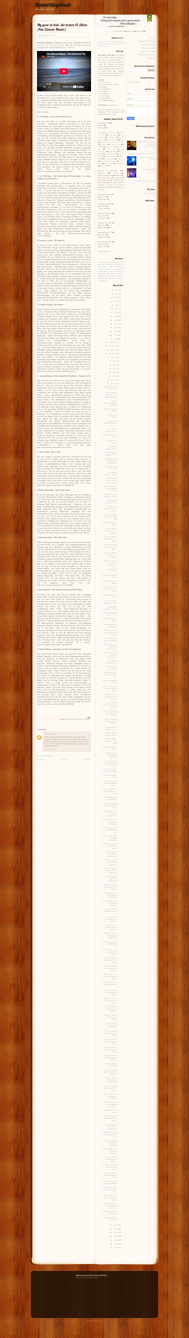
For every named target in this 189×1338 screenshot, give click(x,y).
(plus (122, 140)
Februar (113, 380)
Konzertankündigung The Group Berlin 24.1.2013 (110, 488)
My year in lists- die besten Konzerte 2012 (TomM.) (110, 1049)
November (112, 346)
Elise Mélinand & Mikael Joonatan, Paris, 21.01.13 (111, 480)
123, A (101, 42)
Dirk (99, 100)
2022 (117, 305)
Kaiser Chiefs (111, 147)
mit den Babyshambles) (108, 142)
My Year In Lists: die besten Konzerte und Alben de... (110, 968)
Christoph (101, 84)
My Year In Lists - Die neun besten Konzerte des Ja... (110, 1041)
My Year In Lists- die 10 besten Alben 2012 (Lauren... (110, 1197)
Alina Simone (104, 262)
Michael (100, 98)
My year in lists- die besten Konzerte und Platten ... (111, 1118)
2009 (115, 1236)
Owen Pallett (120, 163)
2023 (116, 301)
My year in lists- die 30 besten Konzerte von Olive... (110, 589)
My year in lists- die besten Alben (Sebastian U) (111, 878)
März (114, 376)
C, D (108, 42)
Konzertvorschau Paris (148, 44)
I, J (123, 42)
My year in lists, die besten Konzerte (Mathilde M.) (111, 1080)
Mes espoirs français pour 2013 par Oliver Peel (110, 516)
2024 (116, 298)
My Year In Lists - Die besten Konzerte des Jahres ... (110, 976)
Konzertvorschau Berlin (148, 51)
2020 (116, 313)
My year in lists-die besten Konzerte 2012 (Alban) (110, 805)
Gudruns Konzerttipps (148, 48)
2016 (115, 328)
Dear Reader (113, 135)
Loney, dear (111, 149)
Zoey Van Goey (102, 280)
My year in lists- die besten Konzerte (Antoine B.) (111, 1143)
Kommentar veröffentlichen (45, 756)
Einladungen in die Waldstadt (146, 41)
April (114, 372)
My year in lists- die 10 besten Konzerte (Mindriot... (110, 821)
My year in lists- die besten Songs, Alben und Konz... (111, 763)
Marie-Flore (113, 151)
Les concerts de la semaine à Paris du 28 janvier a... (110, 423)
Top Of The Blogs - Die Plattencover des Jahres (111, 741)
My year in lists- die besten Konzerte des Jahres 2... (111, 1159)
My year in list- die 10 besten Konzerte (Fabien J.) (110, 1096)
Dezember (112, 342)
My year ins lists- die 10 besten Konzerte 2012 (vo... (111, 1205)
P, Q (114, 44)
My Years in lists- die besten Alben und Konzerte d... (110, 862)
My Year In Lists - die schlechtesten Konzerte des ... (110, 646)
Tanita (100, 91)
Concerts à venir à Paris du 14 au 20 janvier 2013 (110, 674)
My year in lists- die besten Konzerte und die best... (111, 1033)
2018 (115, 320)
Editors (104, 144)
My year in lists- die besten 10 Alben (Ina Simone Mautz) (62, 27)
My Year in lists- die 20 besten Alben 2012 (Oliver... (110, 1167)
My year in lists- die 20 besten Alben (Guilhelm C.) (110, 838)
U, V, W (100, 46)
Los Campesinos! (117, 269)
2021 (116, 309)
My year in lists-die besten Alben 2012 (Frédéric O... (111, 1025)
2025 (117, 294)
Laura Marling (109, 159)
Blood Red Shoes (108, 264)
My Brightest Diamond (109, 161)
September (112, 353)
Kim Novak (108, 163)
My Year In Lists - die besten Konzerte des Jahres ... (110, 1001)
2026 (117, 290)
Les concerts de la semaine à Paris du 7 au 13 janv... (111, 919)
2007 (115, 1244)
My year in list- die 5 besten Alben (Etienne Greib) (110, 1175)
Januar (113, 384)
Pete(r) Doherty (112, 140)
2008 (115, 1240)
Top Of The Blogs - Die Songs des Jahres (111, 770)
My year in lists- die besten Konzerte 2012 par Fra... (110, 887)
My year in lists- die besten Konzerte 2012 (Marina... (110, 1088)
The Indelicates (111, 156)
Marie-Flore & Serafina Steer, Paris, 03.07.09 (141, 154)
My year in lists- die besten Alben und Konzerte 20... (111, 1104)
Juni (114, 365)
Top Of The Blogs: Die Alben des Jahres (110, 798)
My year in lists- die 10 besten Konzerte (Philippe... (110, 952)
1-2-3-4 (111, 251)
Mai (114, 368)
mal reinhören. (69, 47)
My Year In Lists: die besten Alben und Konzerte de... (110, 563)
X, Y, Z (106, 46)
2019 (115, 316)
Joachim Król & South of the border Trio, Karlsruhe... (110, 555)
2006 (116, 1248)
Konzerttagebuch (53, 4)
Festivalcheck (151, 58)
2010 (115, 1232)
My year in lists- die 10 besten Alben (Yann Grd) (110, 829)
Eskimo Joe (112, 267)
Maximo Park (115, 144)
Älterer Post (87, 759)
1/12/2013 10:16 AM (49, 749)
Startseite (64, 759)
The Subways (102, 278)
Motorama (121, 159)
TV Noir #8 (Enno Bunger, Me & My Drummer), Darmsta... (110, 395)
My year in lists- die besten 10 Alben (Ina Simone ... (110, 783)
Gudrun (46, 734)
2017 (115, 324)
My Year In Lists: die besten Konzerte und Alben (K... (110, 632)
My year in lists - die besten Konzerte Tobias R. (111, 1017)
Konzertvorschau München (147, 55)
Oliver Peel (101, 82)
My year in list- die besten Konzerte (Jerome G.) (111, 755)
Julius (99, 87)
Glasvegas (121, 267)
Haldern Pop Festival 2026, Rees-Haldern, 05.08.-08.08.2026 (147, 144)
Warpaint (112, 137)
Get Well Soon (112, 132)
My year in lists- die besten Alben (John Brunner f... (111, 721)
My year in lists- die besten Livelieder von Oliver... (110, 539)
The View (112, 278)
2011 (115, 1229)
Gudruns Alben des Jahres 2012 (111, 1065)
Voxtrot (120, 278)
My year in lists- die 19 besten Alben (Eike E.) (110, 944)
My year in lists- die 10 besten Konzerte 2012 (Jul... (110, 1134)
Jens (99, 94)
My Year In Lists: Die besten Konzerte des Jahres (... (110, 992)
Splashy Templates (101, 1323)
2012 (115, 1225)
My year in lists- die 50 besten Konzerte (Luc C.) (110, 984)
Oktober (113, 350)
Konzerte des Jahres (71, 719)
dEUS (100, 267)
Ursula (100, 96)
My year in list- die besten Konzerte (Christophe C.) (111, 1126)
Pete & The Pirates (115, 271)
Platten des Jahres (84, 719)
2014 (115, 335)
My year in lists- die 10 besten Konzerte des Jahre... (110, 688)
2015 (115, 331)
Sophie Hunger (110, 154)
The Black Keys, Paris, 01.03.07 (145, 181)
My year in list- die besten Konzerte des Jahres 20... (111, 927)
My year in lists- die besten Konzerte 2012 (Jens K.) (110, 960)
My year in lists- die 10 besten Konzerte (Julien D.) (110, 903)
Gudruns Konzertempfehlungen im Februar (110, 403)
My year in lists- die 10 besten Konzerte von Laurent (110, 791)
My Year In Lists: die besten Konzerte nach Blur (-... (110, 547)
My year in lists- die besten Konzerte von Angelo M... (111, 530)
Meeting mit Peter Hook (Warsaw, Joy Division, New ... (111, 460)
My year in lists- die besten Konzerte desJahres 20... (111, 935)
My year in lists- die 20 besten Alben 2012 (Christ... (110, 713)
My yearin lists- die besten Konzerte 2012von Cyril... (111, 854)
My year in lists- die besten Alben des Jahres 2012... (111, 895)
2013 (115, 339)
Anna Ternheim (115, 262)
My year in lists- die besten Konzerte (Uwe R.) (110, 911)
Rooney (120, 276)
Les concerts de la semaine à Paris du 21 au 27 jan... (110, 508)
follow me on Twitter (149, 193)
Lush (106, 166)
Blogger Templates (88, 1323)
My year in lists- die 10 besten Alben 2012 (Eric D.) (110, 846)
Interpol (100, 147)
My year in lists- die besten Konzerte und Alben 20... (111, 696)
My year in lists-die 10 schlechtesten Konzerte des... (110, 654)
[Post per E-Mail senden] (88, 717)
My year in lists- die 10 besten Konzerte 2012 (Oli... (110, 1189)
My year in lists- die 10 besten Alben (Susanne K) (110, 1151)
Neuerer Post (41, 759)
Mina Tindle (120, 142)
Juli (114, 361)
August (113, 357)
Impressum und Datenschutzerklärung (87, 1278)
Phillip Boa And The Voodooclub (110, 274)
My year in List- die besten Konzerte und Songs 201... (111, 870)
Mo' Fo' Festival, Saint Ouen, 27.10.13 (110, 388)
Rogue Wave (112, 276)
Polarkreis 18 (102, 276)
